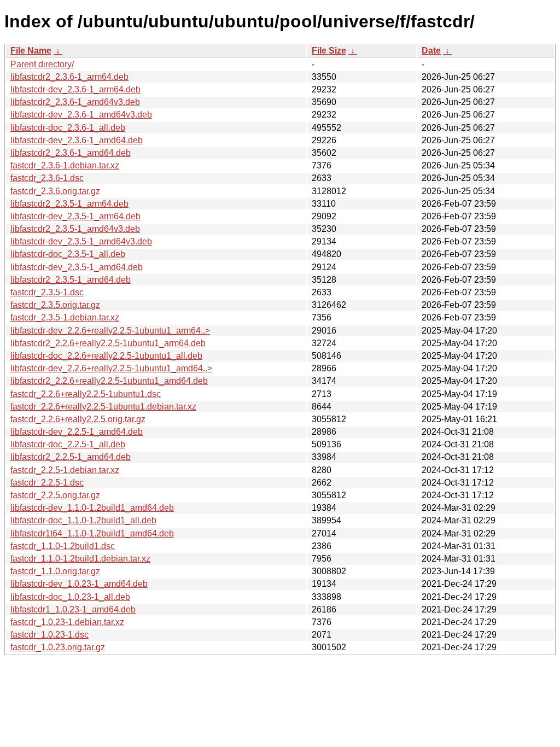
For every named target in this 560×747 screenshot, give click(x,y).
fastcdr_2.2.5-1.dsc (47, 482)
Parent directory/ (42, 64)
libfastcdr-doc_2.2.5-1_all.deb (67, 444)
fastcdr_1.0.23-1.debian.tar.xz (67, 622)
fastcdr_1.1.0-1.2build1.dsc (62, 546)
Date (431, 50)
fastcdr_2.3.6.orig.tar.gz (55, 191)
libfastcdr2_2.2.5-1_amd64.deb (70, 457)
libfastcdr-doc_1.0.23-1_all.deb (70, 597)
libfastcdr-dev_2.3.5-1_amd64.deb (76, 267)
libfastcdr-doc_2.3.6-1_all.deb (67, 127)
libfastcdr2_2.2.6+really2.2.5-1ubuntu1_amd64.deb (109, 381)
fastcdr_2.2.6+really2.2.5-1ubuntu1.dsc (85, 394)
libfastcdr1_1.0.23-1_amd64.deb (73, 609)
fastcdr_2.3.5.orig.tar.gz (55, 305)
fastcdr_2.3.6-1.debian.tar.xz (64, 165)
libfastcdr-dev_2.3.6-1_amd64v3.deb (81, 114)
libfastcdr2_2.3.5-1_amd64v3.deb (75, 229)
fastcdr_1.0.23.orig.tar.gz (57, 647)
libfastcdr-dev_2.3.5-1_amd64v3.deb (81, 241)
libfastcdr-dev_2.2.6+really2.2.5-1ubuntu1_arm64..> (110, 330)
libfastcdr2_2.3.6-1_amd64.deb (70, 152)
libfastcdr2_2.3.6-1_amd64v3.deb (75, 102)
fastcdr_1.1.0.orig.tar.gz (55, 571)
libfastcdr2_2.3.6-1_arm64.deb (69, 76)
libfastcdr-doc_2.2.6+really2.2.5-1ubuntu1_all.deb (106, 355)
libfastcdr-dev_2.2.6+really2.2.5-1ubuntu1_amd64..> (111, 368)
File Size (329, 50)
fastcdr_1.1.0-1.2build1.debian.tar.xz (80, 558)
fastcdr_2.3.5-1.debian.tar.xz (64, 317)
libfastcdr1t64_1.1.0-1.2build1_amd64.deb (92, 533)
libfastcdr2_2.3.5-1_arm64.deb (69, 203)
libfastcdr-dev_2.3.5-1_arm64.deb (75, 216)
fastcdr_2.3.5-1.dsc (47, 292)
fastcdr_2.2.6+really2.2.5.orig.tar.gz (77, 419)
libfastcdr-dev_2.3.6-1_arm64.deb (75, 89)
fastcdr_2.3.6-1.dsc (47, 178)
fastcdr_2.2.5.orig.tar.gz (55, 495)
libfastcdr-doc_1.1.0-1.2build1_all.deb (83, 520)
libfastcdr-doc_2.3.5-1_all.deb (67, 254)
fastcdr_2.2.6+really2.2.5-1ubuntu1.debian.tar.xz (103, 406)
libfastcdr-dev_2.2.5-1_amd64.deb (76, 431)
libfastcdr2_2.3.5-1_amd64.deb (70, 279)
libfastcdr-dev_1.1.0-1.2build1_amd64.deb (92, 507)
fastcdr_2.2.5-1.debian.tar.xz (64, 470)
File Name (30, 50)
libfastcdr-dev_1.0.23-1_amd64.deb (79, 583)
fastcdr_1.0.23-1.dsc (49, 634)
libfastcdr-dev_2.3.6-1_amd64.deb (76, 140)
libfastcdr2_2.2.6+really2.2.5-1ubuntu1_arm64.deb (108, 343)
